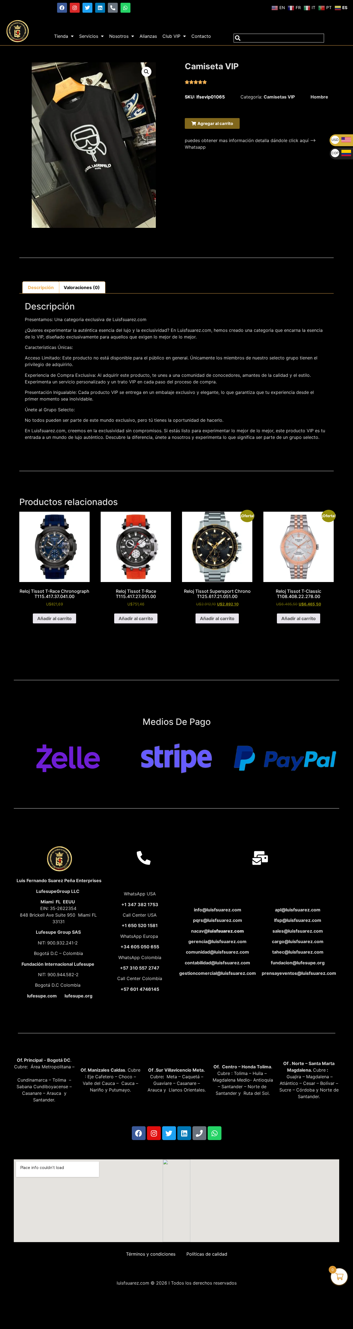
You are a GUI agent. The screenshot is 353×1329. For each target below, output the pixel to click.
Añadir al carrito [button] (54, 618)
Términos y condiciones (150, 1254)
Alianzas (148, 36)
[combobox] (279, 38)
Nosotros (119, 36)
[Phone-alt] (113, 8)
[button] (146, 72)
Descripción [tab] (41, 287)
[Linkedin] (100, 8)
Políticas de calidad (206, 1254)
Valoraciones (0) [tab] (82, 287)
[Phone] (199, 1133)
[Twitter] (87, 8)
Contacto (201, 36)
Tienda (61, 36)
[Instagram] (75, 8)
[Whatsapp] (125, 8)
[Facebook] (62, 8)
